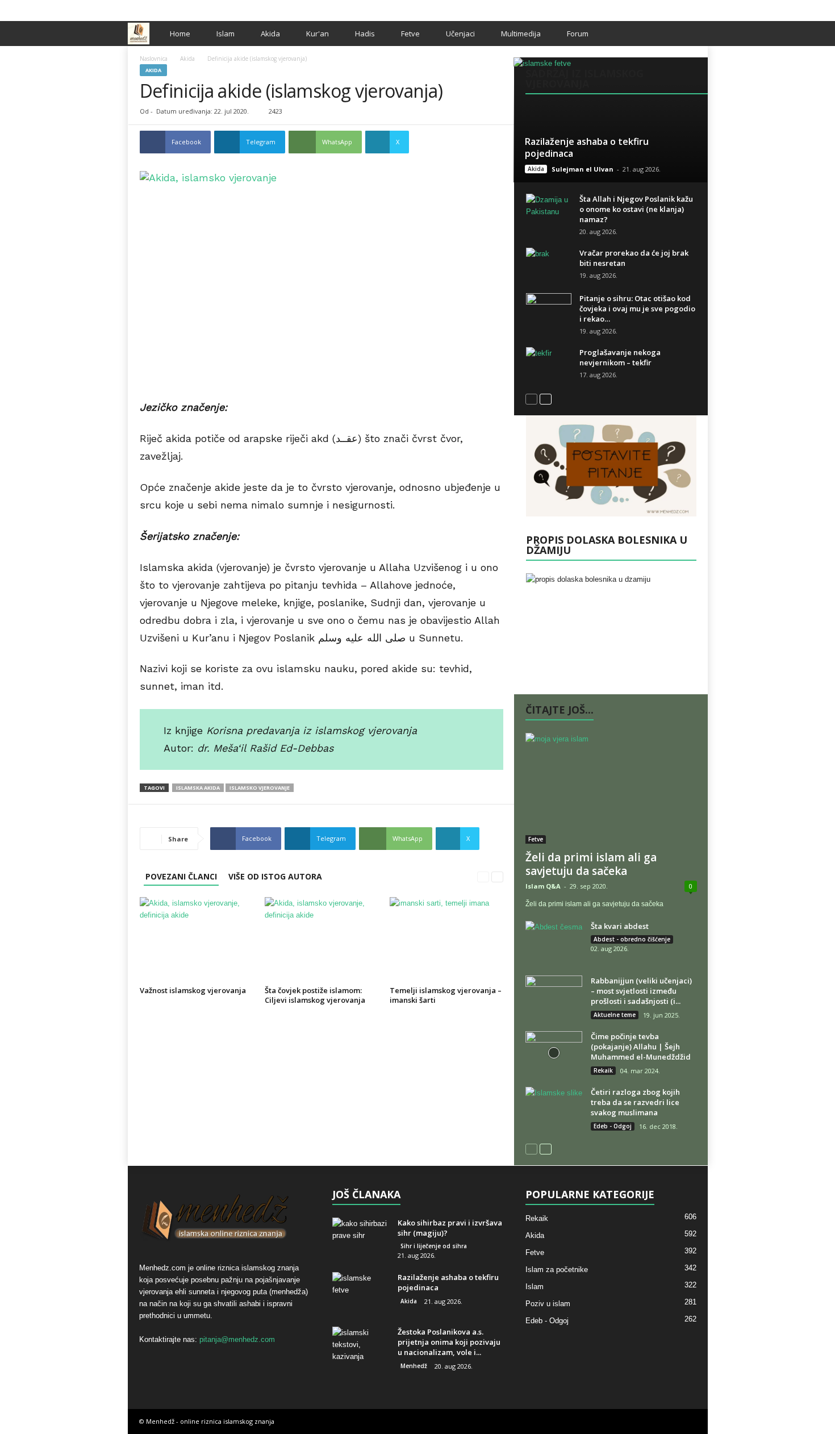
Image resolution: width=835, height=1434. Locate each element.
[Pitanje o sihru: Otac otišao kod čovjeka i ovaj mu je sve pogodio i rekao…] (548, 310)
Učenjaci (460, 33)
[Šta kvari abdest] (553, 942)
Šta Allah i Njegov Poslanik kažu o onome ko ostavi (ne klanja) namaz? (636, 209)
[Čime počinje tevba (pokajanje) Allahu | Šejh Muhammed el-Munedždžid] (553, 1052)
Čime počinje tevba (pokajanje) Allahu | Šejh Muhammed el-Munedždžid (641, 1046)
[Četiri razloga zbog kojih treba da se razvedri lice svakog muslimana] (553, 1108)
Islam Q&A (543, 886)
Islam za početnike (556, 1269)
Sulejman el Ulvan (582, 169)
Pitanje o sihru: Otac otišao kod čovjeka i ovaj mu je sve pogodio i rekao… (637, 308)
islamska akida (198, 787)
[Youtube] (699, 7)
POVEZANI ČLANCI (181, 876)
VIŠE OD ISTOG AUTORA (275, 876)
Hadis (365, 33)
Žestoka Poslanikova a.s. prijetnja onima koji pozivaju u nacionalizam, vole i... (449, 1342)
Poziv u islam (547, 1303)
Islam (225, 33)
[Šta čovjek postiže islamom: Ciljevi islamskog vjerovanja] (321, 939)
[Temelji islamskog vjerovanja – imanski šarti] (446, 939)
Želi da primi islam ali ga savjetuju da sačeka (591, 864)
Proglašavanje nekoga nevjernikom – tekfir (620, 357)
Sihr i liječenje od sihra (433, 1246)
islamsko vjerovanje (259, 787)
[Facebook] (664, 7)
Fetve (410, 33)
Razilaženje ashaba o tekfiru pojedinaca (587, 147)
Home (180, 33)
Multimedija (521, 33)
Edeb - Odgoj (613, 1126)
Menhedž (413, 1366)
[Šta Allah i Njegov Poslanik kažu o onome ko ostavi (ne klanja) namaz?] (548, 211)
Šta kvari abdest (620, 926)
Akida (270, 33)
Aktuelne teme (615, 1015)
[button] (690, 33)
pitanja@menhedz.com (237, 1339)
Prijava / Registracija (167, 7)
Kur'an (317, 33)
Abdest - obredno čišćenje (632, 939)
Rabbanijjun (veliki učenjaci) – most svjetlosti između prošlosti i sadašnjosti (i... (641, 991)
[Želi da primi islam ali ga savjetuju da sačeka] (611, 788)
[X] (681, 7)
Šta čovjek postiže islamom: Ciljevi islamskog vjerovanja (315, 995)
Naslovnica (154, 58)
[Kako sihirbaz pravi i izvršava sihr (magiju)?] (360, 1239)
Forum (577, 33)
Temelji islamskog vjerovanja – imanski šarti (446, 995)
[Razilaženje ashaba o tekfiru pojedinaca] (610, 119)
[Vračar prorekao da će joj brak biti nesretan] (548, 265)
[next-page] (497, 876)
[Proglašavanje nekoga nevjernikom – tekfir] (548, 364)
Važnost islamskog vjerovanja (193, 990)
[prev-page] (483, 876)
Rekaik (603, 1070)
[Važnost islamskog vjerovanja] (196, 939)
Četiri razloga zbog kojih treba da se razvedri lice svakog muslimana (635, 1102)
